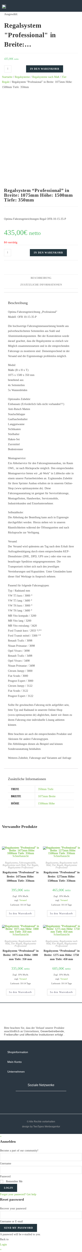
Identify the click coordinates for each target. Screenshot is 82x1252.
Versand (23, 900)
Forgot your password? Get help (18, 1194)
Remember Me (13, 1181)
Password (5, 1176)
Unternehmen (16, 1071)
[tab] (41, 278)
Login (8, 1187)
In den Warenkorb (44, 68)
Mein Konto (14, 1061)
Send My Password (18, 1228)
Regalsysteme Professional (20, 867)
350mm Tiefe (45, 789)
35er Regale (32, 865)
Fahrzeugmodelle (27, 862)
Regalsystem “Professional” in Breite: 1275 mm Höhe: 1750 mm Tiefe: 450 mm (62, 955)
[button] (72, 6)
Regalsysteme (22, 76)
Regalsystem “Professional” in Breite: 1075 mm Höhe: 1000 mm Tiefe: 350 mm (21, 955)
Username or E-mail (11, 1221)
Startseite (7, 76)
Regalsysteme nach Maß (45, 76)
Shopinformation (17, 1052)
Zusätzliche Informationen (41, 284)
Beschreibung (41, 278)
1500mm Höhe (46, 803)
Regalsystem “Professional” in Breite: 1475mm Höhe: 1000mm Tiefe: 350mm (21, 876)
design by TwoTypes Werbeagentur (41, 1126)
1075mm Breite (47, 796)
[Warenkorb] (59, 6)
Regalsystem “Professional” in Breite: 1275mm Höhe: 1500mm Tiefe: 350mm (62, 876)
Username (5, 1163)
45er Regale (57, 943)
